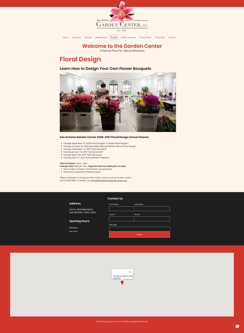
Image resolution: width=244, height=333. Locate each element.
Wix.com (144, 321)
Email (111, 214)
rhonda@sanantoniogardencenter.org (108, 180)
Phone (137, 214)
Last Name (138, 204)
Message (113, 225)
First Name (114, 204)
